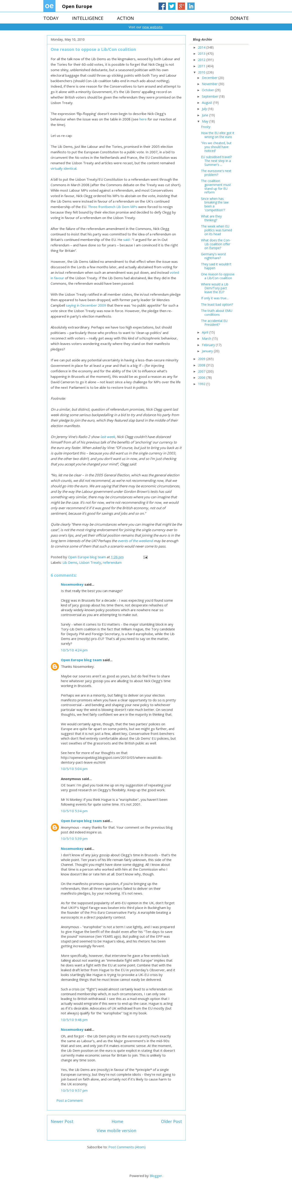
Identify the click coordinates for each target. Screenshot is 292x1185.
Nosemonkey (72, 584)
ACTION (125, 18)
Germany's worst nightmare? (213, 256)
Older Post (171, 1121)
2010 (202, 72)
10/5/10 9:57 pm (74, 1090)
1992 (202, 384)
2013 (202, 53)
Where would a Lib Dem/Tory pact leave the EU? (214, 288)
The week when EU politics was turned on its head (216, 230)
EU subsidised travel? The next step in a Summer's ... (216, 161)
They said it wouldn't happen (216, 266)
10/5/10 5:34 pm (74, 811)
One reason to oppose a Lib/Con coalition (218, 276)
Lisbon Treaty (90, 562)
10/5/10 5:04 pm (74, 768)
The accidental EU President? (214, 322)
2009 (202, 359)
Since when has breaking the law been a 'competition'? (215, 204)
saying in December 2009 (86, 305)
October (208, 90)
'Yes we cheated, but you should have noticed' (216, 147)
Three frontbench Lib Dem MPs (112, 206)
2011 (202, 66)
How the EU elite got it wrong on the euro (217, 135)
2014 (202, 47)
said (126, 239)
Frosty (205, 127)
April (205, 332)
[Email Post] (145, 557)
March (207, 338)
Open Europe (77, 6)
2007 (202, 371)
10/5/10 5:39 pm (74, 838)
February (209, 345)
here (143, 119)
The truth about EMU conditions (216, 312)
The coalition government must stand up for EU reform (216, 186)
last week (107, 436)
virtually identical (63, 168)
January (208, 351)
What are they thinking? (211, 218)
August (207, 102)
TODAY (50, 18)
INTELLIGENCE (87, 18)
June (205, 115)
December (210, 78)
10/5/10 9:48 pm (74, 1019)
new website (152, 27)
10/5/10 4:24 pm (74, 650)
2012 (202, 59)
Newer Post (62, 1121)
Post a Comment (69, 1100)
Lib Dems (70, 562)
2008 (202, 365)
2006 (202, 377)
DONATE (239, 18)
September (210, 96)
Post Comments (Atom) (127, 1147)
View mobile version (116, 1130)
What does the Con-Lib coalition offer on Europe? (216, 244)
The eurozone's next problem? (216, 173)
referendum (112, 562)
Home (117, 1121)
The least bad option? (217, 304)
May (205, 121)
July (205, 109)
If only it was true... (215, 298)
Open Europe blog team (81, 660)
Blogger (156, 1175)
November (210, 84)
